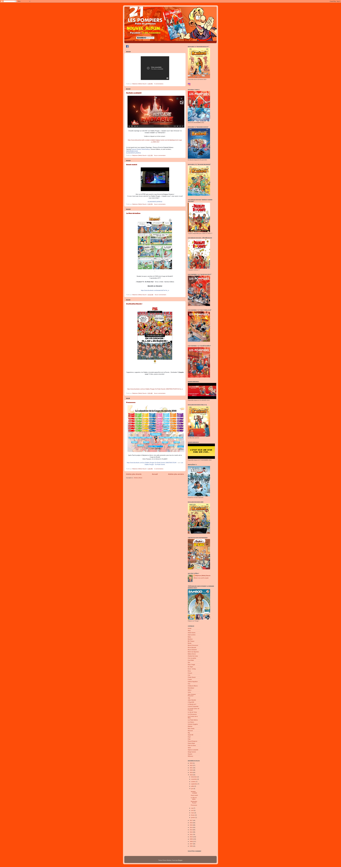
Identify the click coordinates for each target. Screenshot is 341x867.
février (193, 815)
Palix (189, 739)
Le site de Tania (192, 712)
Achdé (189, 628)
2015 (191, 825)
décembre (194, 777)
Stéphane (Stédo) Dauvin (202, 575)
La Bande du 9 (192, 704)
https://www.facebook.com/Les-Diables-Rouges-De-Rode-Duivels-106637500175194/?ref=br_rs (155, 389)
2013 (191, 829)
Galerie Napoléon (193, 681)
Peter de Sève (192, 745)
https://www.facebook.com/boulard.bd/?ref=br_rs (155, 290)
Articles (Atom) (138, 477)
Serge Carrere (192, 752)
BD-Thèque (191, 641)
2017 (191, 820)
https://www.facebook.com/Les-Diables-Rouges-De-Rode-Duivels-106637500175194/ (151, 462)
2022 (191, 765)
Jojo (189, 698)
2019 (191, 772)
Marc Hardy (191, 728)
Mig (189, 732)
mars (192, 812)
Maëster (190, 726)
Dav (189, 662)
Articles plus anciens (176, 474)
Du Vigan (190, 666)
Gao (189, 683)
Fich (189, 675)
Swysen (190, 754)
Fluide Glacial (191, 677)
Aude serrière (191, 634)
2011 (191, 834)
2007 (191, 844)
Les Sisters (191, 722)
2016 (191, 822)
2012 (191, 832)
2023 (191, 763)
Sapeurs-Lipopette (193, 749)
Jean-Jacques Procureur (192, 695)
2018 (191, 775)
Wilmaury (190, 756)
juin (192, 788)
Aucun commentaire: (160, 155)
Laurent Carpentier (193, 706)
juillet (192, 786)
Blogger (180, 860)
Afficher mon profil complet (201, 578)
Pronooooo (130, 402)
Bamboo (190, 639)
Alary (189, 630)
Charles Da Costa (193, 656)
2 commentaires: (159, 468)
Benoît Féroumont (193, 645)
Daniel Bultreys (145, 149)
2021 (191, 767)
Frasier (190, 679)
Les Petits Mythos (193, 720)
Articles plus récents (133, 474)
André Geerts (191, 632)
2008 (191, 841)
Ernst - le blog (192, 669)
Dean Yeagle (191, 664)
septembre (194, 784)
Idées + (190, 690)
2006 (191, 846)
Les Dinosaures (192, 714)
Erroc (189, 671)
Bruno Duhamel (192, 649)
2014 (191, 827)
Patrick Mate (191, 743)
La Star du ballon (133, 213)
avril (192, 810)
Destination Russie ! (134, 304)
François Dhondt (136, 149)
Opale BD (190, 734)
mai (192, 808)
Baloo (189, 637)
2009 (191, 839)
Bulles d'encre (192, 654)
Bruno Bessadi (192, 647)
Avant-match (131, 164)
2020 (191, 770)
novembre (194, 779)
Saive (189, 747)
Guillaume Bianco (193, 686)
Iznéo (189, 692)
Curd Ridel (191, 660)
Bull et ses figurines (193, 651)
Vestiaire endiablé (133, 93)
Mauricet (190, 730)
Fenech (190, 673)
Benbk (189, 643)
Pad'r (189, 737)
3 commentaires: (159, 83)
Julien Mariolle (192, 700)
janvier (193, 817)
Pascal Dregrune (192, 741)
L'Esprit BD (191, 702)
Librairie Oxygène (193, 724)
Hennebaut (191, 688)
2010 (191, 836)
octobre (193, 781)
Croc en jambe (192, 658)
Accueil (155, 474)
